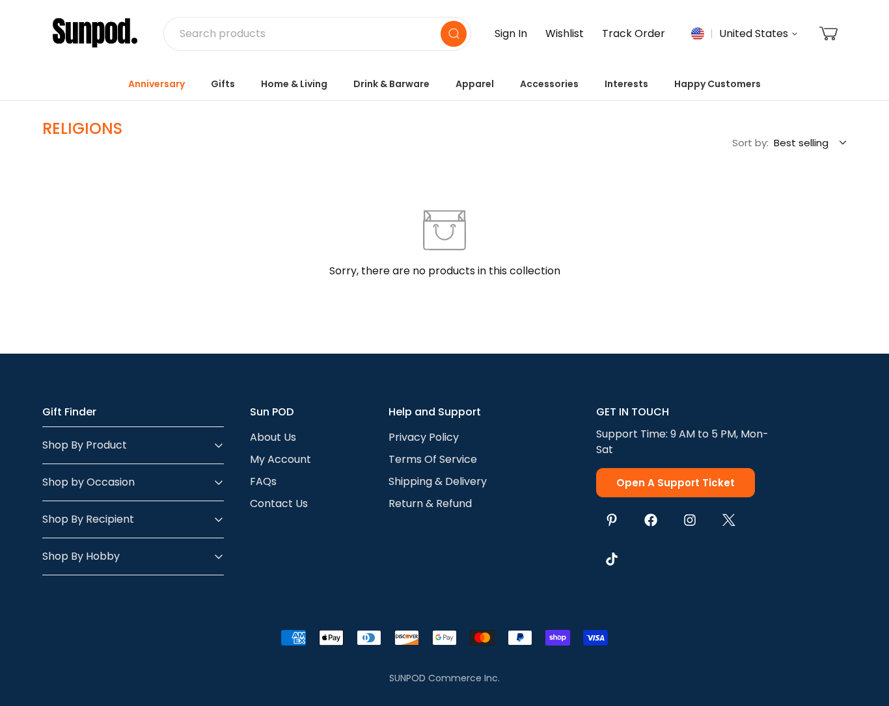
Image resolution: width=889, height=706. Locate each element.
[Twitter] (729, 520)
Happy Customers (717, 83)
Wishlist (564, 33)
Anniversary (156, 83)
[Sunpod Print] (95, 34)
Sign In (511, 33)
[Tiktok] (611, 559)
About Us (273, 437)
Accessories (549, 83)
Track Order (633, 33)
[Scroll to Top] (864, 635)
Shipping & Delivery (438, 481)
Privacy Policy (424, 437)
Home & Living (294, 83)
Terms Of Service (433, 459)
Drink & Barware (391, 83)
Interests (626, 83)
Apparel (475, 83)
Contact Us (279, 503)
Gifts (223, 83)
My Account (280, 459)
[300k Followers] (650, 520)
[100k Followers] (689, 520)
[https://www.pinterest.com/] (611, 520)
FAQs (263, 481)
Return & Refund (430, 503)
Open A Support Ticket (675, 483)
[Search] (454, 34)
